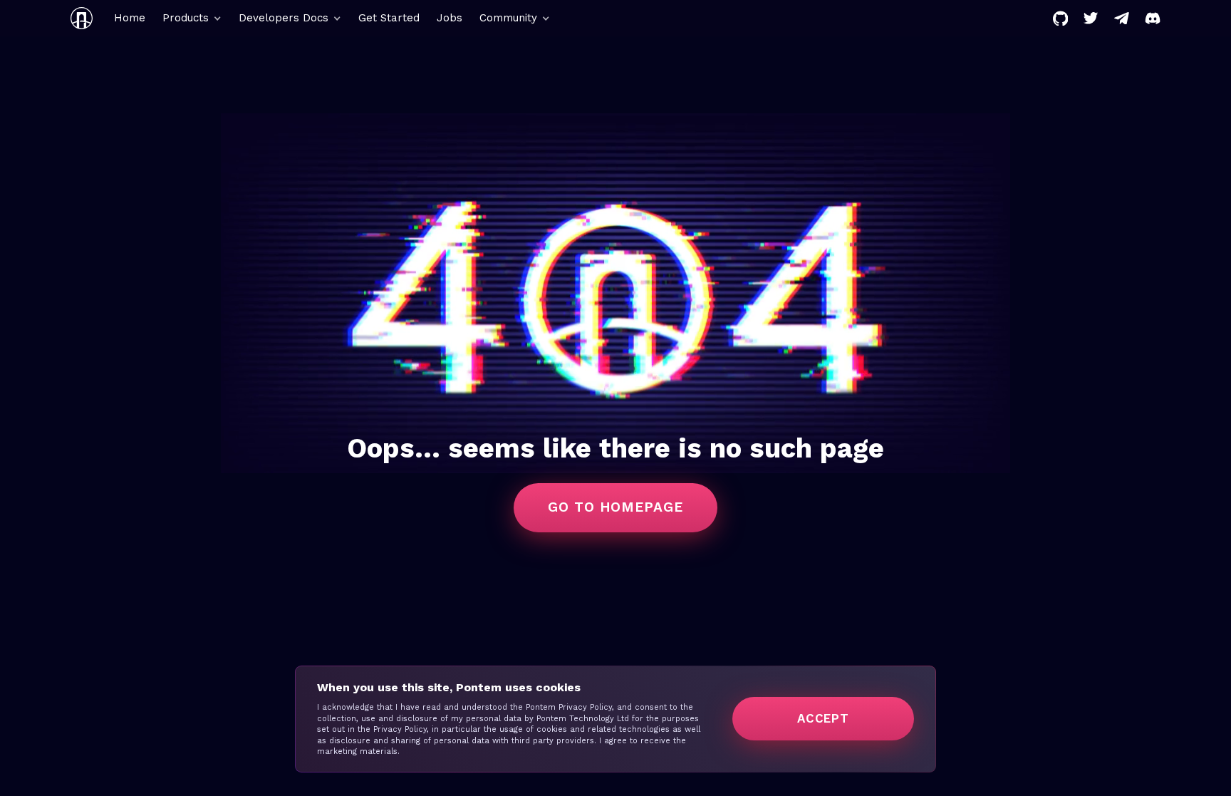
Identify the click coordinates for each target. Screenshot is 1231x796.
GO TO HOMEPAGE (615, 507)
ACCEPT (823, 718)
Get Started (389, 17)
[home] (82, 18)
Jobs (449, 17)
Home (129, 17)
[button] (192, 18)
